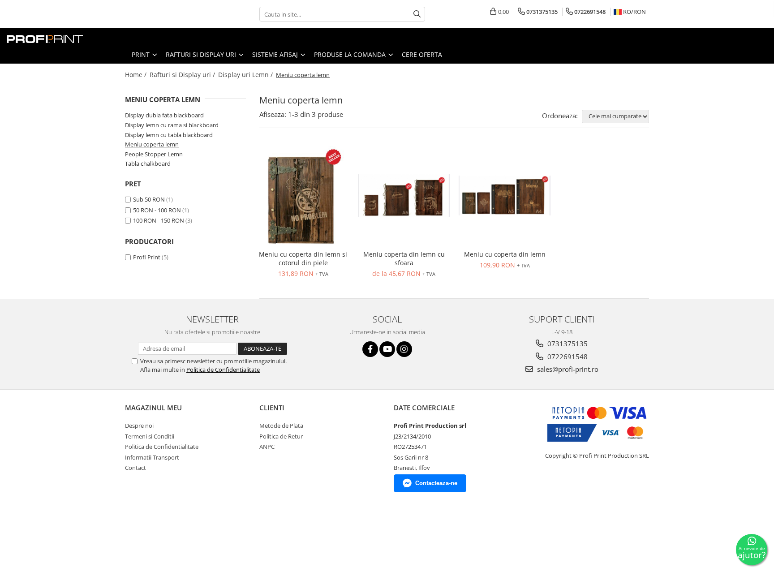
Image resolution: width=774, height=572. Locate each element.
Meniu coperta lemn (152, 144)
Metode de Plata (281, 425)
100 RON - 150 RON (158, 220)
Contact (135, 468)
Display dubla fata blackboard (164, 115)
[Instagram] (404, 349)
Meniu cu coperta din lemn (505, 254)
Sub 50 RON (149, 199)
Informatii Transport (152, 457)
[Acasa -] (51, 37)
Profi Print (146, 257)
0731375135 (567, 343)
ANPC (267, 447)
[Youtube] (387, 349)
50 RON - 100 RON (157, 210)
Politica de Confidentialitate (223, 370)
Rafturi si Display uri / (183, 74)
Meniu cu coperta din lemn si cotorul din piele (303, 258)
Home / (136, 74)
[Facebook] (370, 349)
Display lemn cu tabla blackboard (169, 135)
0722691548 (567, 356)
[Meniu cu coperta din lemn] (504, 195)
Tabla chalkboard (148, 163)
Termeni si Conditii (149, 436)
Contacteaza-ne (436, 483)
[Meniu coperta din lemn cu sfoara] (404, 195)
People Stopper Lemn (154, 154)
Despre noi (139, 425)
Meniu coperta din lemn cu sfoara (404, 258)
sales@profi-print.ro (566, 369)
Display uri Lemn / (246, 74)
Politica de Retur (281, 436)
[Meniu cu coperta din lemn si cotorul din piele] (303, 195)
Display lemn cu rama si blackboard (172, 125)
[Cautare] (417, 14)
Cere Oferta (422, 54)
